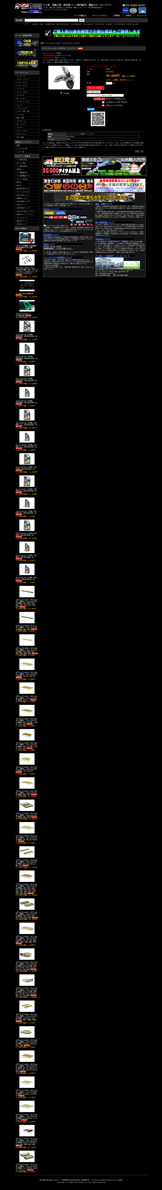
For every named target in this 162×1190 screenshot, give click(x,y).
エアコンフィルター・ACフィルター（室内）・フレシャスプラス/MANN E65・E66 (26, 815)
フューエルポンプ (76, 24)
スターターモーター (62, 24)
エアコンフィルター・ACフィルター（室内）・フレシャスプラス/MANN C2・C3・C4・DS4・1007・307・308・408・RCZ (26, 939)
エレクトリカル (22, 92)
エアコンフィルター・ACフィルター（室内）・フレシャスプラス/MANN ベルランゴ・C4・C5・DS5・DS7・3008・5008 (26, 1017)
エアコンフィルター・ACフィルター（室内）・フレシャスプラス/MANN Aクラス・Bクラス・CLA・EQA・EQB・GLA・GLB (26, 1141)
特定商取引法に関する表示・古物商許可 (75, 1180)
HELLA (19, 185)
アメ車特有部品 (22, 166)
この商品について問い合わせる (116, 102)
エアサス (35, 24)
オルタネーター (50, 24)
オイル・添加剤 (22, 179)
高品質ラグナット (23, 221)
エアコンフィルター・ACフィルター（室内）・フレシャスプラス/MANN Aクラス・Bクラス (26, 674)
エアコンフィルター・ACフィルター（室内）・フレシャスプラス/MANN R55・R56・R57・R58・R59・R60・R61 (26, 650)
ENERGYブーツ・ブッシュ (25, 214)
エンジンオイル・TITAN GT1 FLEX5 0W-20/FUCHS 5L (27, 468)
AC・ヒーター (21, 98)
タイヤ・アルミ (22, 131)
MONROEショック (22, 198)
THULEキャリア (22, 224)
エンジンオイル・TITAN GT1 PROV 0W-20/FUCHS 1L (27, 556)
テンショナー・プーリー (71, 43)
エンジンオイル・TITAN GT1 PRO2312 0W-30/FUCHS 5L (27, 490)
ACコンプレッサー (133, 24)
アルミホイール (22, 218)
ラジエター (109, 24)
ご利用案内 (116, 15)
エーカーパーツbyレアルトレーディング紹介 (107, 1180)
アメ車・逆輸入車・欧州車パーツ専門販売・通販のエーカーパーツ (77, 5)
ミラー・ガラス (22, 82)
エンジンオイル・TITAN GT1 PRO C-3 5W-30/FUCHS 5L (27, 423)
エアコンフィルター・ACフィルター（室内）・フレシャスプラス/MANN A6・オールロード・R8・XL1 (26, 862)
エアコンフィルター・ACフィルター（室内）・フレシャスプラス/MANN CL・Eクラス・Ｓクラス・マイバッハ (27, 1167)
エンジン (20, 105)
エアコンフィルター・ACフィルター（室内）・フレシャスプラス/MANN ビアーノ (26, 698)
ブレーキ (20, 127)
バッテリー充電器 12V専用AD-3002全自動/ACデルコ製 (26, 246)
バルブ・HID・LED (23, 111)
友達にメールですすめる (114, 105)
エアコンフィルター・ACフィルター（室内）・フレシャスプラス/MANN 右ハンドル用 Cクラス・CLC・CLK (27, 721)
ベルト (41, 24)
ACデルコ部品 (21, 163)
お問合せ (129, 15)
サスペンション (22, 134)
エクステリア (21, 76)
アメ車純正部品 (22, 160)
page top (139, 151)
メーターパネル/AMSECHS (24, 293)
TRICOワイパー (22, 205)
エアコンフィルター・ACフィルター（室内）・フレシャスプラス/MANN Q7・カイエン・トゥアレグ (26, 1117)
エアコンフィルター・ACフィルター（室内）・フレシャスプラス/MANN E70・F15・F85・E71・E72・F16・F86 (26, 914)
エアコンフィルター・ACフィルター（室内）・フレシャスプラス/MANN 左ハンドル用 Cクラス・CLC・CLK (27, 745)
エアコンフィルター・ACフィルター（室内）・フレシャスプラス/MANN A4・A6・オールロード (26, 838)
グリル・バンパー (23, 79)
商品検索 (19, 20)
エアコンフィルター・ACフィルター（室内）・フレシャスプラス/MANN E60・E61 (26, 793)
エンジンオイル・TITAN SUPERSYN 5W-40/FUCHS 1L (26, 357)
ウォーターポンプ (120, 24)
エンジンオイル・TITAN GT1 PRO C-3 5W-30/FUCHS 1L (27, 445)
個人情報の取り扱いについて (49, 1180)
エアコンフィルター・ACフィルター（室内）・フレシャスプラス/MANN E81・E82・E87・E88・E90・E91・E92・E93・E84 (26, 603)
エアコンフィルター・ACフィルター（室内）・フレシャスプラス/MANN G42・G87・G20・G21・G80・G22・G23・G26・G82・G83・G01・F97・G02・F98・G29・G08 (26, 888)
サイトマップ (141, 15)
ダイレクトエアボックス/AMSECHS (23, 314)
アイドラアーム (99, 24)
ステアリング (21, 121)
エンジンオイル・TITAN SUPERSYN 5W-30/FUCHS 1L (26, 401)
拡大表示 (66, 93)
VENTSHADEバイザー (24, 201)
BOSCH (19, 182)
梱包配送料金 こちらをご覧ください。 (58, 248)
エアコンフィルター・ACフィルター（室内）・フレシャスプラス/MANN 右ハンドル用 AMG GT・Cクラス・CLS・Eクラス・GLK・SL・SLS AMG (26, 965)
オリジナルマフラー (23, 192)
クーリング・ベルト (23, 102)
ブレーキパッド (88, 24)
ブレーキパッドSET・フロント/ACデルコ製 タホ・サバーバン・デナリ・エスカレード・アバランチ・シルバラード (27, 270)
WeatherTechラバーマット (26, 211)
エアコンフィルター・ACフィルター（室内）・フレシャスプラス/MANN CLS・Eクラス (26, 769)
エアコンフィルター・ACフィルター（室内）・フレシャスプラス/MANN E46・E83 (26, 627)
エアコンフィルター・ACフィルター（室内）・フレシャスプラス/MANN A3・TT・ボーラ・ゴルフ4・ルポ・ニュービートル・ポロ (27, 1067)
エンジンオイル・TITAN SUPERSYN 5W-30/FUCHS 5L (26, 379)
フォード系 (20, 152)
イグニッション (22, 108)
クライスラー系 (22, 149)
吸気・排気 (20, 118)
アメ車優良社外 (22, 173)
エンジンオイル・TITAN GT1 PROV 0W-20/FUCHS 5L (27, 534)
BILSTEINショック (23, 195)
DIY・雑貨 (20, 137)
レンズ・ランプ (22, 86)
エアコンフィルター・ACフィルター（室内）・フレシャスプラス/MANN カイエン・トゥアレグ (26, 1093)
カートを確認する (80, 15)
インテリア (20, 89)
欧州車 (19, 169)
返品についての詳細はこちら (116, 98)
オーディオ (20, 95)
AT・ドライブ (21, 124)
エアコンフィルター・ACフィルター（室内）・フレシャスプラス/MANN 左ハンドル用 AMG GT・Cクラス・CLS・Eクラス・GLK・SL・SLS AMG (26, 991)
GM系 (18, 145)
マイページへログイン (99, 15)
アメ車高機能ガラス (23, 176)
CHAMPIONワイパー (23, 208)
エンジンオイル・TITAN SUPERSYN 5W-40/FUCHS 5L (26, 335)
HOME (42, 43)
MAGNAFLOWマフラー (24, 189)
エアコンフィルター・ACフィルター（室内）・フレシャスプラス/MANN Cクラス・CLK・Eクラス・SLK (26, 1042)
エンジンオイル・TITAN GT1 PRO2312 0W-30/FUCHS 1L (27, 512)
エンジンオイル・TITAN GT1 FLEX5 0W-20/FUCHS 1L (27, 578)
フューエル (20, 115)
